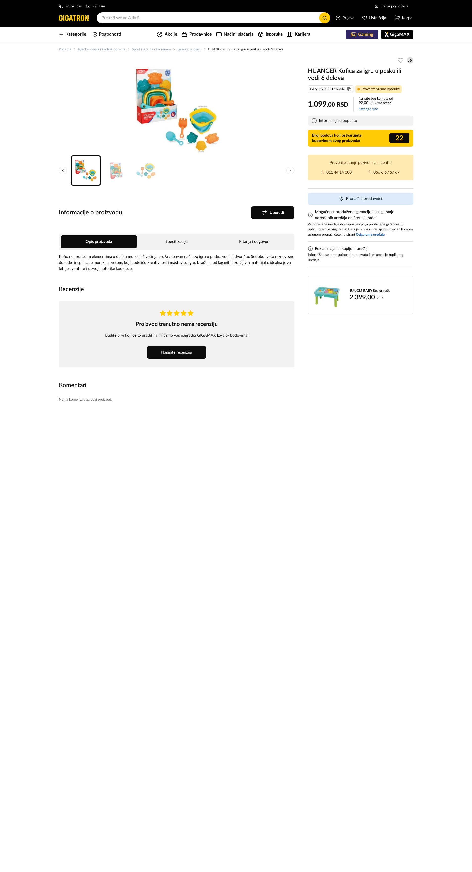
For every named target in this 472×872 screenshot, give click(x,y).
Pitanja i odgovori (254, 242)
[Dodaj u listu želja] (400, 60)
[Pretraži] (324, 17)
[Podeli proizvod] (410, 60)
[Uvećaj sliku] (176, 110)
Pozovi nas (73, 6)
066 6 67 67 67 (386, 172)
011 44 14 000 (339, 172)
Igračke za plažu (189, 49)
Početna (65, 49)
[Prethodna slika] (63, 170)
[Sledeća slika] (290, 170)
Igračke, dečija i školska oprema (101, 49)
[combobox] (213, 17)
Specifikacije (177, 242)
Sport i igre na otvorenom (151, 49)
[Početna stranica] (74, 18)
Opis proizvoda (99, 242)
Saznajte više (368, 109)
